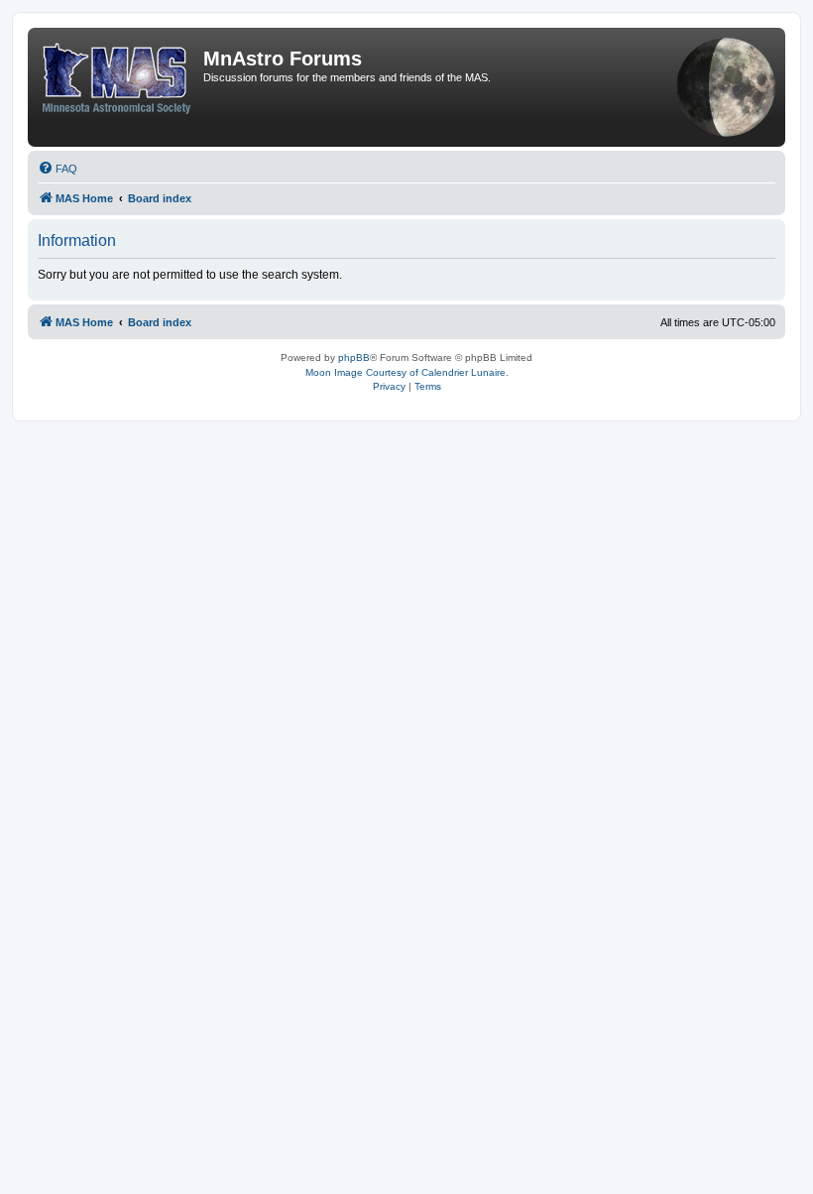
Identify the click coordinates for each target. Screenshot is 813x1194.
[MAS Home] (118, 74)
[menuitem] (57, 168)
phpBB (354, 357)
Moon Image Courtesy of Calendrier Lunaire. (407, 372)
